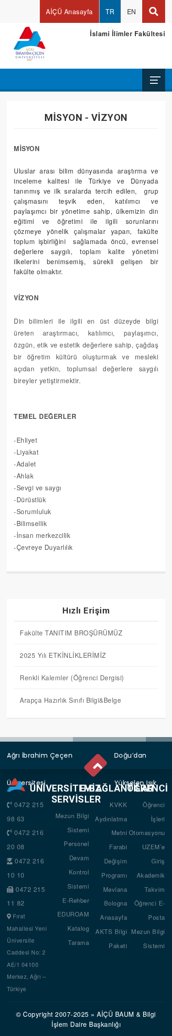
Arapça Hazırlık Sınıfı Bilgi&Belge (70, 700)
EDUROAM (73, 914)
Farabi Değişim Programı (114, 860)
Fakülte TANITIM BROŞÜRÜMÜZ (71, 632)
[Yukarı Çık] (97, 763)
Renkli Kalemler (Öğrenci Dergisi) (72, 677)
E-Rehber (75, 900)
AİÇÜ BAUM (115, 1014)
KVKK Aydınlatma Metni (111, 818)
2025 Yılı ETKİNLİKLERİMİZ (63, 655)
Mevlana (115, 889)
